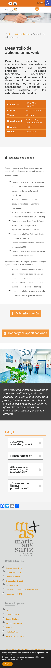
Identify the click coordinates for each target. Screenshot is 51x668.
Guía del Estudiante (12, 619)
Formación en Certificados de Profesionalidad (22, 590)
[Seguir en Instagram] (15, 3)
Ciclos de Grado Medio (14, 568)
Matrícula (13, 628)
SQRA (11, 610)
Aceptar (7, 664)
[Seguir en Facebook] (10, 3)
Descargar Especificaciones (27, 333)
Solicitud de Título (12, 632)
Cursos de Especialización (15, 581)
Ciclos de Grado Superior (15, 572)
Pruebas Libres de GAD (14, 594)
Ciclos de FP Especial (13, 577)
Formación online (12, 585)
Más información (27, 313)
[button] (48, 3)
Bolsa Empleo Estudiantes (15, 636)
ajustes (21, 659)
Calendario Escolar (12, 615)
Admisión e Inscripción (14, 623)
